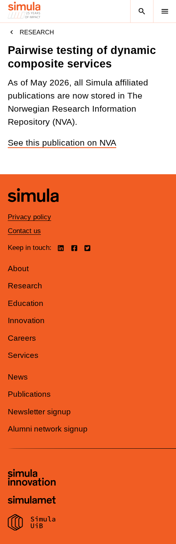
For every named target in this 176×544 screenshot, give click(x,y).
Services (23, 355)
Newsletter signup (39, 411)
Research (37, 32)
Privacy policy (29, 217)
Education (25, 303)
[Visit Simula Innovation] (32, 478)
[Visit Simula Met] (32, 501)
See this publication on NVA (62, 143)
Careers (22, 338)
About (18, 268)
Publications (29, 394)
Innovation (26, 320)
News (18, 377)
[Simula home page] (33, 208)
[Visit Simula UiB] (32, 523)
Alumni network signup (48, 429)
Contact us (24, 231)
